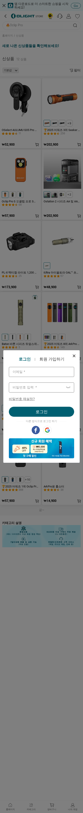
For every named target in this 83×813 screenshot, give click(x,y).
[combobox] (41, 371)
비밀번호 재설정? (22, 399)
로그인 (42, 411)
